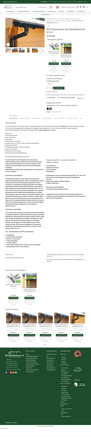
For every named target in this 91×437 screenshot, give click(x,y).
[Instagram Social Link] (43, 2)
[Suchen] (51, 7)
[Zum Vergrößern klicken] (8, 44)
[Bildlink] (57, 7)
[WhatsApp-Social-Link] (47, 2)
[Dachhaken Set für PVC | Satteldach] (13, 278)
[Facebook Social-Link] (41, 2)
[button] (7, 51)
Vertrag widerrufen (4, 428)
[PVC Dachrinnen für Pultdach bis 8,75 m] (77, 318)
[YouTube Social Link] (45, 2)
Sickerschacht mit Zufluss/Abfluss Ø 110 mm (29, 291)
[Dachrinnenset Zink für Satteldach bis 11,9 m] (29, 318)
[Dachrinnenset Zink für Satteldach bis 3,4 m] (45, 318)
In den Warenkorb (58, 88)
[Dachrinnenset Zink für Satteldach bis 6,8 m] (61, 318)
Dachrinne (13, 288)
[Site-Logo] (8, 7)
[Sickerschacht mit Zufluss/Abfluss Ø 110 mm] (29, 280)
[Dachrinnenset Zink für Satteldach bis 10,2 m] (13, 318)
